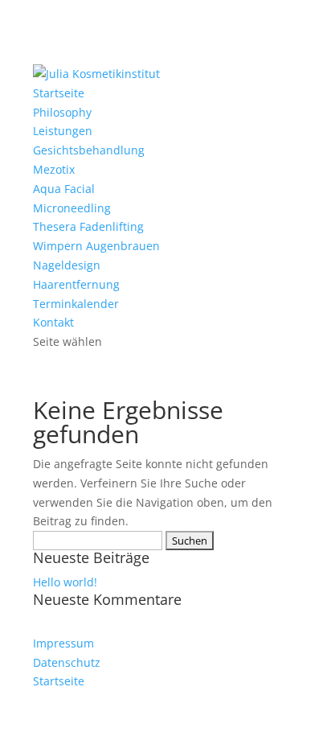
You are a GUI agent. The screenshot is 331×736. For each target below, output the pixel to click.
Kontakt (53, 322)
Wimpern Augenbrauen (96, 245)
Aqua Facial (64, 188)
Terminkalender (76, 303)
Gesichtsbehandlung (89, 150)
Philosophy (62, 112)
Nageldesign (66, 265)
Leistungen (62, 130)
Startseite (58, 93)
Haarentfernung (76, 284)
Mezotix (54, 169)
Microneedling (72, 208)
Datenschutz (66, 662)
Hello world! (65, 582)
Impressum (63, 643)
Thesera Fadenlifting (88, 226)
